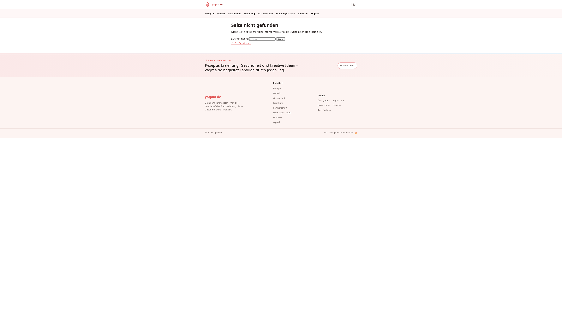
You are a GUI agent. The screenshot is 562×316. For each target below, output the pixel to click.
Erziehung (249, 13)
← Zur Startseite (241, 43)
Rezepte (209, 13)
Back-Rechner (324, 110)
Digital (315, 13)
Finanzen (303, 13)
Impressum (338, 100)
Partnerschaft (265, 13)
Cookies (337, 105)
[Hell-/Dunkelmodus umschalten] (354, 4)
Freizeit (221, 13)
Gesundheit (234, 13)
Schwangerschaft (285, 13)
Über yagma (323, 100)
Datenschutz (323, 105)
